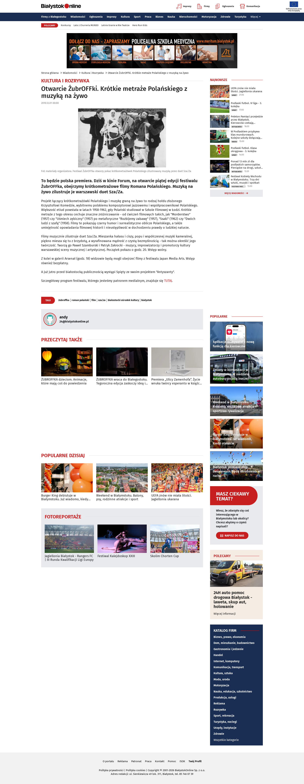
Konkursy (66, 25)
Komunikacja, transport (229, 667)
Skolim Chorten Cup (164, 556)
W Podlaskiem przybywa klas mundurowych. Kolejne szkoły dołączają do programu (245, 134)
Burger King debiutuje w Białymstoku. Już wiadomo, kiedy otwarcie (64, 497)
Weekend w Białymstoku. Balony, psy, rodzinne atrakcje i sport (120, 497)
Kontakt (159, 761)
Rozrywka (220, 709)
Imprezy (187, 6)
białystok (146, 300)
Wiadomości (78, 16)
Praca (148, 16)
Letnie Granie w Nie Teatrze (115, 25)
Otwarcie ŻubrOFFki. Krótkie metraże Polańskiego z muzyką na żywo (148, 72)
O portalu (108, 761)
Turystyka (240, 16)
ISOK (182, 761)
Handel (218, 655)
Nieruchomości (188, 16)
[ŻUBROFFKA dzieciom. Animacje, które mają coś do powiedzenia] (67, 362)
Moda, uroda (222, 679)
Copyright (153, 770)
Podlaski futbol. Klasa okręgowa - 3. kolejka (244, 149)
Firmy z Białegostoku (53, 16)
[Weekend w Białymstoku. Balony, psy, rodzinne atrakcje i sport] (122, 477)
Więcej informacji (225, 613)
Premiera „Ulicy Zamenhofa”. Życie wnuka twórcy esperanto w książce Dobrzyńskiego (176, 381)
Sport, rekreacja (224, 715)
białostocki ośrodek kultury (123, 300)
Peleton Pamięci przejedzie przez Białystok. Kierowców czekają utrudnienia (247, 119)
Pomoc (172, 761)
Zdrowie (225, 16)
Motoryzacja (209, 16)
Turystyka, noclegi (225, 721)
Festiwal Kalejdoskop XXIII (116, 556)
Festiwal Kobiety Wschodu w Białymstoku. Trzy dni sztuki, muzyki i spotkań (246, 179)
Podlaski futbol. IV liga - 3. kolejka (246, 105)
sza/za (102, 300)
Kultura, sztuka (223, 673)
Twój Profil (195, 761)
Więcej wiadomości (234, 193)
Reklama (219, 703)
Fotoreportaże (63, 516)
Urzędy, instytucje (225, 727)
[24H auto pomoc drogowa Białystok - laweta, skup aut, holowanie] (236, 573)
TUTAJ (168, 281)
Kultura (125, 16)
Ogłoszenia (228, 6)
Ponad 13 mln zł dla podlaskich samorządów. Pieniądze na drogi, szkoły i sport (246, 164)
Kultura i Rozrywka (92, 72)
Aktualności (237, 127)
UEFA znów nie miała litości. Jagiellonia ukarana (171, 497)
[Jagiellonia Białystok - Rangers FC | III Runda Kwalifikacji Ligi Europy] (69, 539)
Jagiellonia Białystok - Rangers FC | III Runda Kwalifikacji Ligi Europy (69, 558)
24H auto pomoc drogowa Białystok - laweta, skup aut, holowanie (233, 599)
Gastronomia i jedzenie (228, 649)
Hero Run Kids (139, 25)
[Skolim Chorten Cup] (175, 539)
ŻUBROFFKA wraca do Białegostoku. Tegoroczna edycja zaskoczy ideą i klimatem (121, 381)
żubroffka (63, 300)
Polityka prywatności (111, 770)
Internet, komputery (226, 661)
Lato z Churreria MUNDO (86, 25)
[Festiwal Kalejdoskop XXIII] (122, 539)
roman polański (80, 300)
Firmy (207, 6)
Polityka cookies (135, 770)
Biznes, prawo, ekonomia (230, 637)
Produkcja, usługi (225, 697)
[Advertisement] (122, 419)
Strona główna (50, 72)
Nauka (171, 16)
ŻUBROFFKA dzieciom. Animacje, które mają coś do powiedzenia (64, 381)
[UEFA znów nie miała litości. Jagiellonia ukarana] (177, 477)
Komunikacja (253, 6)
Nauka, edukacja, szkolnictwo (233, 691)
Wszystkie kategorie (226, 740)
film (93, 300)
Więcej (254, 16)
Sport (137, 16)
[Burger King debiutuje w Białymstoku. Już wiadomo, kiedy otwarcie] (67, 477)
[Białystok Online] (61, 6)
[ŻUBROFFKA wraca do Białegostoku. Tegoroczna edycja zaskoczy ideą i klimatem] (122, 362)
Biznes (159, 16)
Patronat (136, 761)
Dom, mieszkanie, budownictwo (234, 643)
